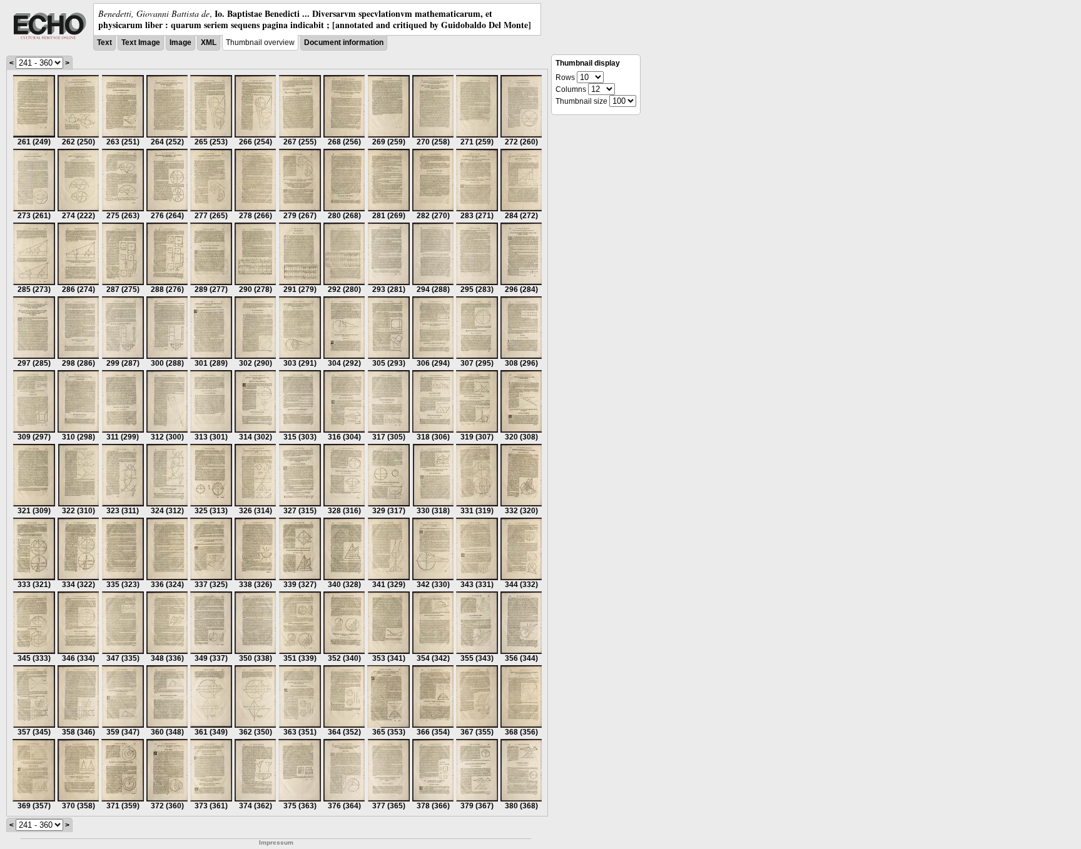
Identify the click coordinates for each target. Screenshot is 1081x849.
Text (104, 42)
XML (208, 42)
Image (180, 42)
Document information (343, 42)
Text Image (140, 42)
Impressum (276, 842)
